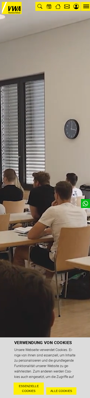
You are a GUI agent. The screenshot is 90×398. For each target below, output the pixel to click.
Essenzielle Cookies (29, 388)
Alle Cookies (61, 391)
